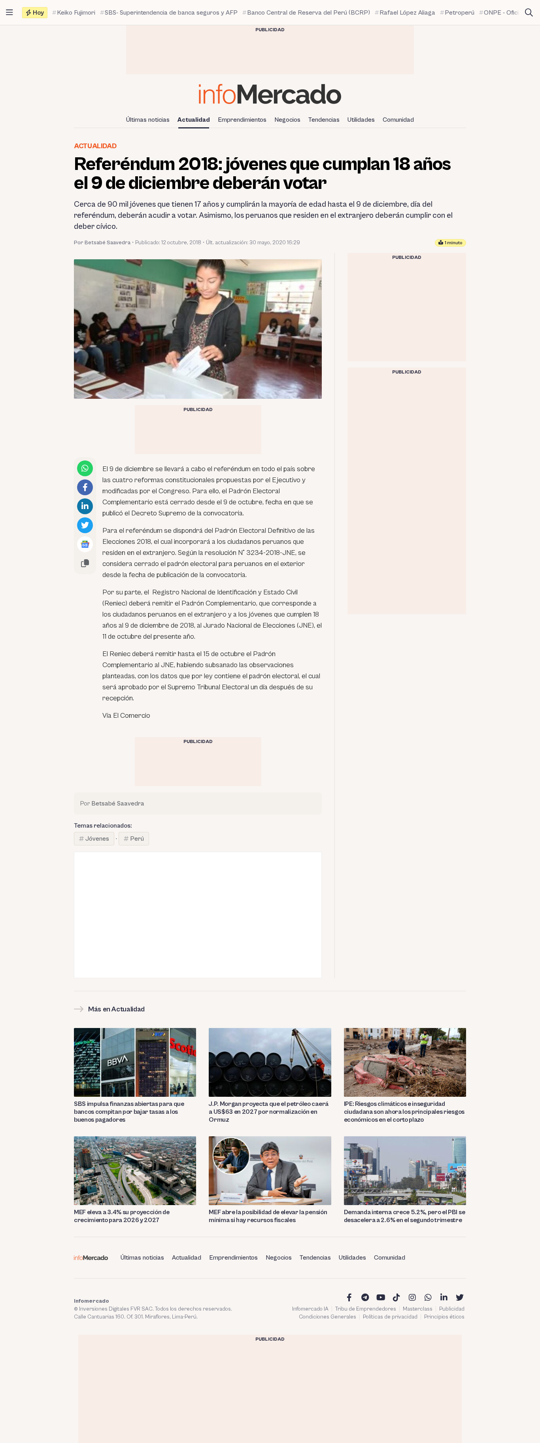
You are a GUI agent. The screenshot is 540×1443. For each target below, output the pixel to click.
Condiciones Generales (327, 1317)
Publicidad (451, 1309)
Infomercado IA (310, 1309)
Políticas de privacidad (390, 1317)
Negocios (287, 119)
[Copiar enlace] (85, 563)
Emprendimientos (242, 119)
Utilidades (361, 119)
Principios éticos (444, 1317)
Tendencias (324, 119)
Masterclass (417, 1309)
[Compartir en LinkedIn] (85, 506)
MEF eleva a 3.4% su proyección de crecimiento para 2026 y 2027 (121, 1216)
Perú (137, 838)
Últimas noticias (148, 119)
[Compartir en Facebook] (85, 487)
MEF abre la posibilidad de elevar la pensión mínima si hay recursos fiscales (268, 1216)
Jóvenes (97, 838)
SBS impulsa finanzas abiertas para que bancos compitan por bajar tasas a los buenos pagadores (129, 1111)
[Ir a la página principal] (270, 94)
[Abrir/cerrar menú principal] (9, 13)
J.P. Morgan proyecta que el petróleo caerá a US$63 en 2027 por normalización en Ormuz (269, 1111)
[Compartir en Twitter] (85, 525)
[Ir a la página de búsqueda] (529, 13)
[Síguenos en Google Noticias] (85, 544)
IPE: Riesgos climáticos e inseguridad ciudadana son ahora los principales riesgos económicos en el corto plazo (404, 1111)
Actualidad (193, 119)
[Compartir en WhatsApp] (85, 468)
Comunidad (398, 119)
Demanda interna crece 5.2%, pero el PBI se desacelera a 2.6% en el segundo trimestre (404, 1216)
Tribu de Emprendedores (365, 1309)
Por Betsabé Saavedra (102, 243)
